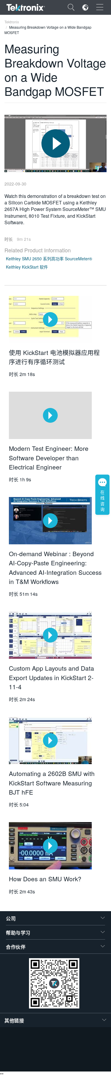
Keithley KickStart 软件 (27, 267)
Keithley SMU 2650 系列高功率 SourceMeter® (49, 259)
